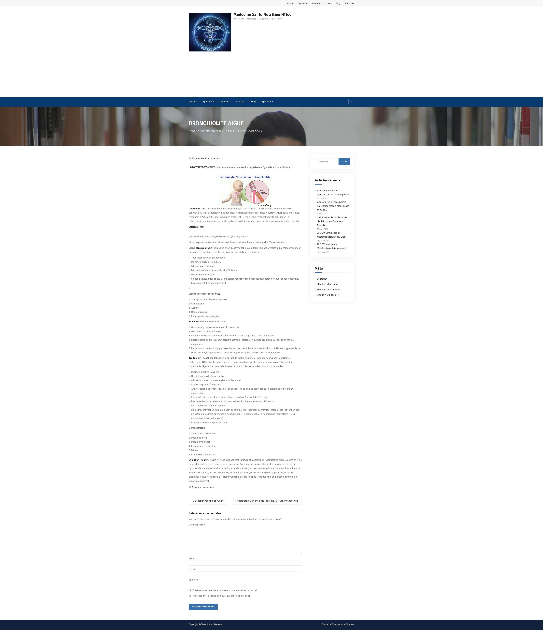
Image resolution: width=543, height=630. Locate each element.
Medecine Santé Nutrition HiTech (263, 14)
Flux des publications (327, 284)
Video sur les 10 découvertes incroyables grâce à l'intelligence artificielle (333, 206)
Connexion (322, 278)
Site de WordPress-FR (328, 295)
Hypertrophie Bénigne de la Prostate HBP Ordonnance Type (267, 500)
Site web (193, 579)
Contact (328, 3)
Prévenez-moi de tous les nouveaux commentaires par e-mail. (225, 590)
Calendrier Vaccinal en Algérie (209, 500)
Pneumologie (208, 487)
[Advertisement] (271, 75)
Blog (338, 3)
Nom (191, 558)
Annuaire (316, 3)
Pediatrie (196, 487)
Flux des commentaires (328, 289)
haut (203, 208)
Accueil (290, 3)
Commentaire (197, 524)
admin (217, 158)
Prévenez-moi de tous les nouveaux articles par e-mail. (221, 595)
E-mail (192, 569)
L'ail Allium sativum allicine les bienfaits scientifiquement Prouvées (332, 221)
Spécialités (303, 3)
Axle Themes (347, 624)
